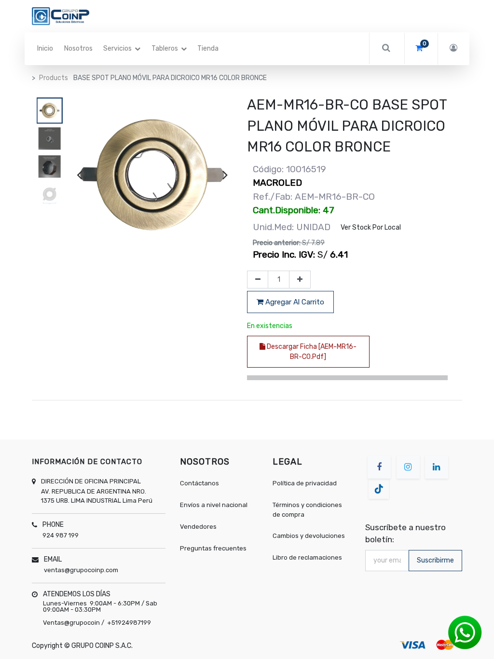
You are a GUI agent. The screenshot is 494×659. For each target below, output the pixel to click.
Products (53, 78)
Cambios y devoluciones (309, 535)
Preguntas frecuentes (213, 548)
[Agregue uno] (300, 280)
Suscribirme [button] (435, 560)
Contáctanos (199, 483)
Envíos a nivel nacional (214, 504)
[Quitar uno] (258, 280)
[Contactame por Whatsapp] (465, 632)
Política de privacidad (305, 483)
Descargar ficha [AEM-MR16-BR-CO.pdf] (311, 352)
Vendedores (198, 526)
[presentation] (79, 174)
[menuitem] (45, 48)
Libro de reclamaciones (307, 557)
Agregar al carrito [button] (293, 302)
